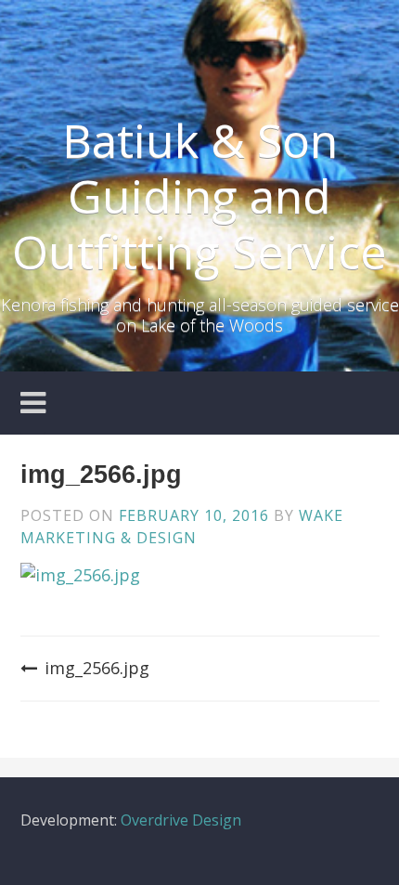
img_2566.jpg (97, 668)
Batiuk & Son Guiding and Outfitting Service (199, 196)
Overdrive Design (181, 820)
